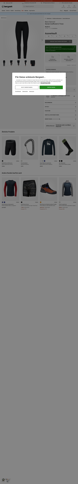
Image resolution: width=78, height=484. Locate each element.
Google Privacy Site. (45, 83)
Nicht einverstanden (26, 87)
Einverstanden (51, 87)
